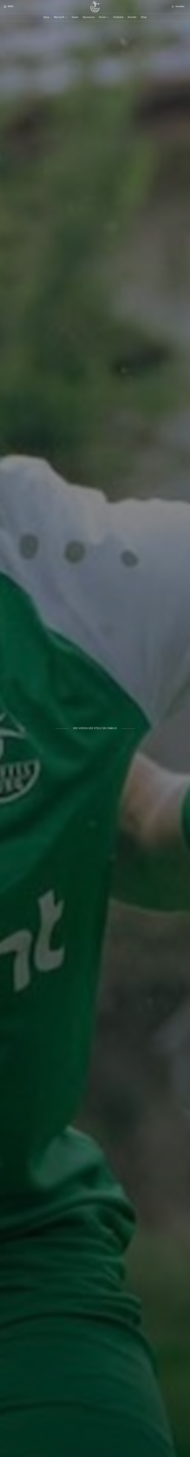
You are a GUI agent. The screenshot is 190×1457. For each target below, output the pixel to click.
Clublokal (118, 17)
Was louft (59, 17)
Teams (75, 17)
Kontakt (132, 17)
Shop (144, 17)
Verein (102, 17)
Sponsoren (89, 17)
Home (46, 17)
